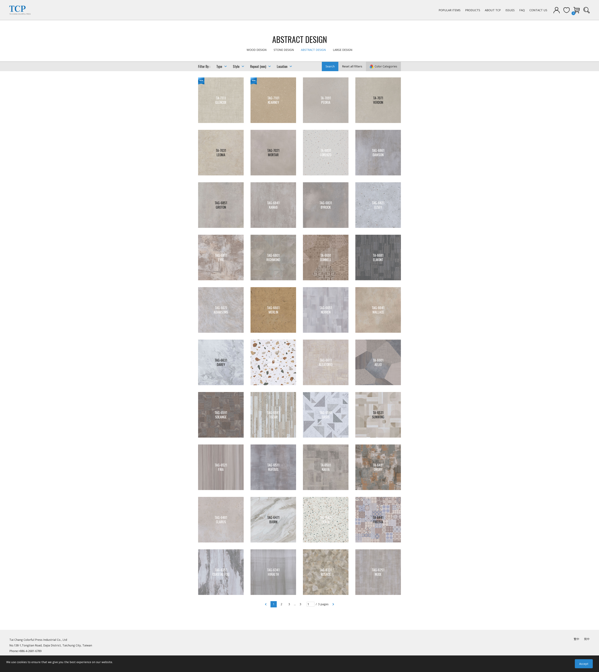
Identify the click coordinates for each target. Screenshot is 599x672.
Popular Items (449, 10)
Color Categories (386, 66)
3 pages (323, 604)
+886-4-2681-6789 (29, 651)
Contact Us (538, 10)
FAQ (522, 10)
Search (330, 66)
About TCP (493, 10)
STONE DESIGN (284, 50)
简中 (587, 639)
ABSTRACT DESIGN (313, 50)
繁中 (576, 639)
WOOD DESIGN (257, 50)
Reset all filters (352, 66)
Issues (510, 10)
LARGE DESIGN (342, 50)
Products (472, 10)
